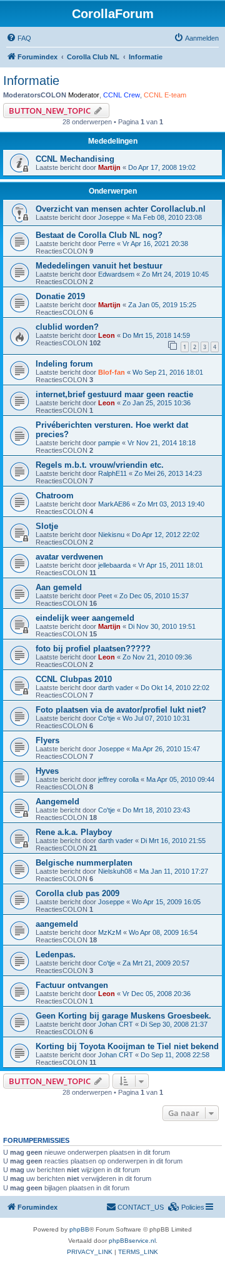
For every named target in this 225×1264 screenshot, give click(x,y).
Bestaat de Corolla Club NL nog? (99, 235)
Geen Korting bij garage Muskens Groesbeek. (123, 1015)
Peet (105, 596)
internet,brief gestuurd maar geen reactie (114, 394)
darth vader (115, 687)
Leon (106, 335)
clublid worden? (67, 327)
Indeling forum (64, 363)
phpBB (79, 1229)
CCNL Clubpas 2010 (74, 679)
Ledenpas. (56, 954)
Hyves (47, 771)
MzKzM (109, 932)
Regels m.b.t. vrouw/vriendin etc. (100, 465)
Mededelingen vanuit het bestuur (99, 265)
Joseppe (111, 217)
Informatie (31, 80)
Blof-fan (111, 372)
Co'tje (106, 718)
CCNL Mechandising (75, 159)
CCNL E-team (165, 95)
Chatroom (55, 495)
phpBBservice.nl (132, 1240)
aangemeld (57, 924)
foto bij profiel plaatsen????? (93, 648)
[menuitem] (18, 38)
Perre (106, 243)
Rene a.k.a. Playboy (74, 832)
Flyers (47, 740)
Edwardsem (116, 274)
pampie (109, 443)
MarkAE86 (114, 504)
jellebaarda (114, 565)
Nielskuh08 (115, 871)
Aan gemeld (59, 587)
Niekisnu (111, 534)
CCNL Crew (121, 95)
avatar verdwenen (69, 556)
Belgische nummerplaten (84, 862)
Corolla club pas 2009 (77, 893)
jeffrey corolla (118, 779)
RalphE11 (112, 473)
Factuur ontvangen (72, 985)
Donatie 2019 (60, 296)
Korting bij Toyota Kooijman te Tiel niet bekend (127, 1046)
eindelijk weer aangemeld (85, 618)
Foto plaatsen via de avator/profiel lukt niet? (121, 709)
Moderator (83, 95)
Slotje (47, 526)
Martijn (109, 167)
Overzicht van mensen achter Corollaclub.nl (121, 209)
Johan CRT (115, 1024)
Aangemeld (57, 801)
